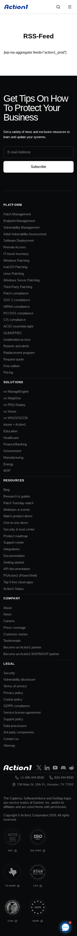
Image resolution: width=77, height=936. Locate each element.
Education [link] (10, 431)
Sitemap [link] (9, 745)
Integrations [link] (11, 549)
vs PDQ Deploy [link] (14, 405)
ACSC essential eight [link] (18, 326)
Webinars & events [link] (16, 509)
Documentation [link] (14, 556)
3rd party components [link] (18, 732)
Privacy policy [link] (13, 693)
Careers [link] (9, 621)
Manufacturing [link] (13, 457)
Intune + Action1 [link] (14, 424)
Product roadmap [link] (15, 536)
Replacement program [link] (19, 352)
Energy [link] (8, 464)
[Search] (58, 7)
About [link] (7, 608)
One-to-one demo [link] (15, 523)
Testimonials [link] (12, 640)
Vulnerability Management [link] (21, 227)
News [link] (7, 614)
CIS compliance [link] (14, 319)
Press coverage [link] (14, 627)
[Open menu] (70, 7)
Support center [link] (13, 542)
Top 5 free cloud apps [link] (18, 582)
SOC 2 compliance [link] (16, 300)
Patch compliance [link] (15, 293)
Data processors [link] (15, 726)
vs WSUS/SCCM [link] (15, 418)
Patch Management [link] (17, 214)
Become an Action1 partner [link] (22, 647)
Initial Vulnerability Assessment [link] (24, 234)
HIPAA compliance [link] (16, 306)
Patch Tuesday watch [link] (18, 503)
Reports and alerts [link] (16, 346)
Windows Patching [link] (16, 260)
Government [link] (12, 451)
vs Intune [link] (9, 411)
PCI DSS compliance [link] (18, 313)
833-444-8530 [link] (64, 777)
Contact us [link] (11, 739)
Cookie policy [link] (12, 699)
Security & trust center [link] (19, 529)
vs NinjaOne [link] (12, 398)
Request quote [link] (13, 359)
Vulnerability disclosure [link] (19, 679)
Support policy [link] (13, 719)
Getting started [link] (13, 562)
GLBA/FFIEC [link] (12, 333)
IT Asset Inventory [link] (16, 254)
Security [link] (9, 673)
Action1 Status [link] (13, 589)
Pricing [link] (8, 372)
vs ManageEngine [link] (16, 391)
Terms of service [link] (15, 686)
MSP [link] (6, 470)
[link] (16, 7)
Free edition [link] (11, 366)
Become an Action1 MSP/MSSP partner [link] (31, 654)
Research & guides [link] (16, 496)
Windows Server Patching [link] (21, 280)
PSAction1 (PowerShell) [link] (20, 575)
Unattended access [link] (17, 339)
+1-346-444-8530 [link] (32, 777)
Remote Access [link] (14, 247)
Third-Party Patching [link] (17, 287)
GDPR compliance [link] (16, 706)
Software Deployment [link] (18, 240)
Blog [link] (6, 489)
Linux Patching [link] (13, 273)
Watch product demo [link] (17, 516)
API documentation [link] (16, 569)
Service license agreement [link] (22, 712)
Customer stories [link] (15, 634)
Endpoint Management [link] (19, 221)
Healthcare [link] (11, 438)
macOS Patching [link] (15, 267)
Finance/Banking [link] (15, 444)
